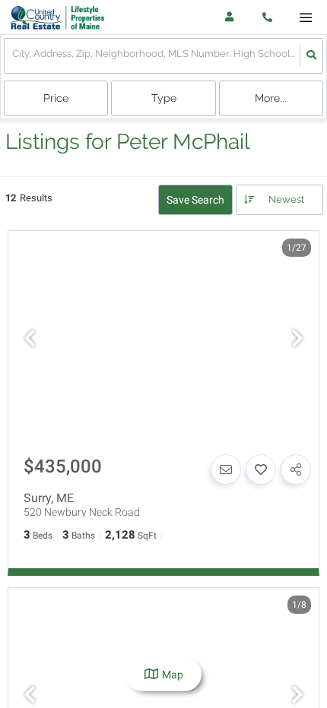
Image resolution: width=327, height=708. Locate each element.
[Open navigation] (305, 18)
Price (55, 98)
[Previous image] (29, 339)
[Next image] (297, 339)
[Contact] (226, 469)
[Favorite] (261, 469)
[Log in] (229, 17)
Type (163, 98)
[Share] (296, 469)
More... (271, 98)
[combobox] (13, 56)
